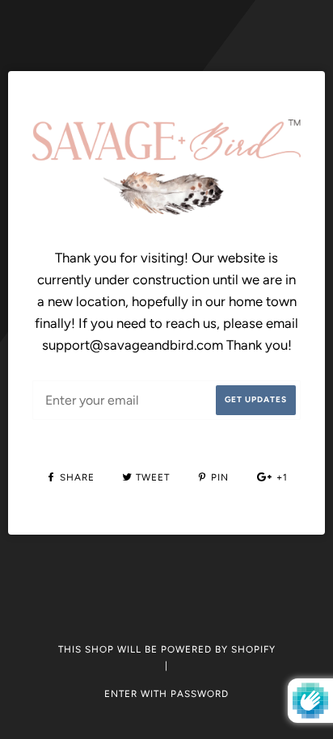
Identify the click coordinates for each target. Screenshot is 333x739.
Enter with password (166, 693)
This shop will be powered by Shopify (167, 649)
